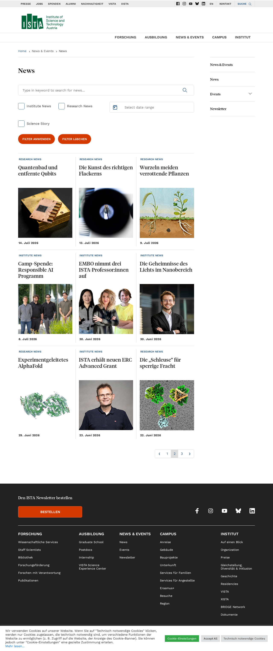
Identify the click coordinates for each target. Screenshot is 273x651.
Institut (243, 37)
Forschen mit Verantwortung (39, 572)
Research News (79, 106)
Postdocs (85, 549)
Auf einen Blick (232, 542)
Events (215, 94)
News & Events (190, 37)
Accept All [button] (210, 638)
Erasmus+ (167, 588)
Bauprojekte (169, 557)
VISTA (112, 3)
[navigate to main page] (42, 20)
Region (165, 603)
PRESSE (26, 3)
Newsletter (218, 108)
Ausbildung (156, 37)
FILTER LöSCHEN (74, 139)
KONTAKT (225, 3)
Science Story (38, 124)
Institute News (39, 106)
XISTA (125, 3)
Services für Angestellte (177, 580)
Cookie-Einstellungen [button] (181, 638)
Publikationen (28, 580)
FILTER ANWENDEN (36, 139)
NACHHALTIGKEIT (92, 3)
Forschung (125, 37)
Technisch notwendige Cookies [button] (244, 638)
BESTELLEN (50, 512)
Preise (225, 557)
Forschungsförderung (33, 565)
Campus (219, 37)
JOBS (39, 3)
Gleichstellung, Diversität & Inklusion (236, 566)
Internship (86, 557)
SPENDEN (54, 3)
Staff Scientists (29, 549)
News (214, 79)
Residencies (229, 584)
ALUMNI (71, 3)
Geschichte (229, 576)
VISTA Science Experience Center (92, 566)
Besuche (166, 595)
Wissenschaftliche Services (38, 542)
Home (22, 51)
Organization (230, 549)
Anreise (165, 542)
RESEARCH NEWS (30, 159)
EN (211, 3)
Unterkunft (168, 565)
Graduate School (91, 542)
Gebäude (166, 549)
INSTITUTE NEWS (30, 255)
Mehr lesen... (15, 646)
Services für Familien (175, 572)
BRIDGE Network (233, 607)
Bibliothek (25, 557)
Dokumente (229, 614)
